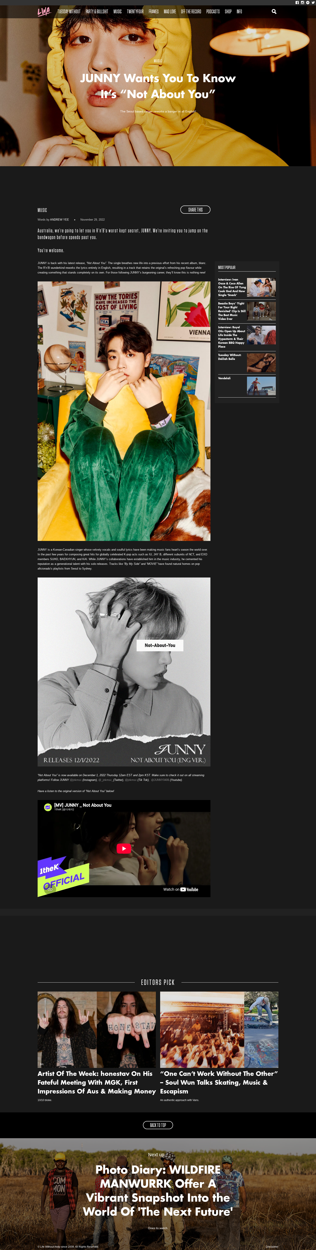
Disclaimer (272, 1246)
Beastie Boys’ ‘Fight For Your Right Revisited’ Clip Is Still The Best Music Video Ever (232, 312)
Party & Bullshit (97, 11)
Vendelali (224, 378)
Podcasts (213, 11)
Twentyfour (135, 11)
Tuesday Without (69, 11)
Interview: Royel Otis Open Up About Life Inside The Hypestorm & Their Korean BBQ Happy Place (231, 337)
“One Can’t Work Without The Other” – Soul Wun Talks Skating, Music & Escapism (219, 1083)
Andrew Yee (59, 219)
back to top (158, 1125)
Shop (228, 11)
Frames (154, 11)
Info (239, 11)
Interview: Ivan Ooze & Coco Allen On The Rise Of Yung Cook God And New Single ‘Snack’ (232, 288)
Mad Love (170, 11)
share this (195, 210)
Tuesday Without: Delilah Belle (229, 357)
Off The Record (191, 11)
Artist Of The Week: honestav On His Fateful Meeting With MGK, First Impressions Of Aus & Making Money (97, 1083)
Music (118, 11)
